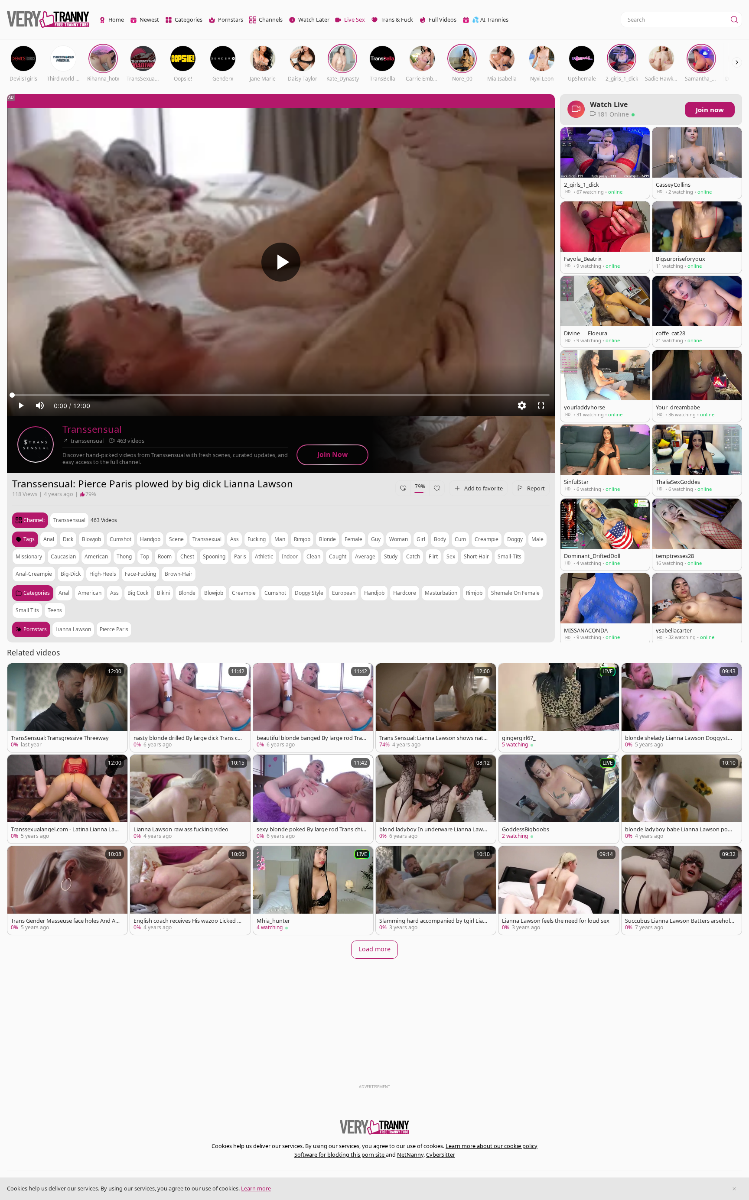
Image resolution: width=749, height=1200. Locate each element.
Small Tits (27, 610)
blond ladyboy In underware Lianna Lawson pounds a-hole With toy (434, 829)
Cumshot (275, 593)
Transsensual (92, 429)
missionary (29, 556)
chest (187, 556)
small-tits (509, 556)
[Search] (734, 19)
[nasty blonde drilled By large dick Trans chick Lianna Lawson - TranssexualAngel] (190, 707)
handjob (150, 539)
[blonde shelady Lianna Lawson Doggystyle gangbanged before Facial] (682, 707)
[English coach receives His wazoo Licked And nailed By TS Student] (190, 890)
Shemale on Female (515, 593)
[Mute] (40, 405)
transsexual (206, 539)
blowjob (91, 539)
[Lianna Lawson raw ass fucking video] (190, 799)
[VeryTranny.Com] (48, 19)
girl (421, 539)
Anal (64, 593)
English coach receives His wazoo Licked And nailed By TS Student (187, 921)
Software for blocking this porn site (340, 1154)
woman (398, 539)
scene (176, 539)
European (343, 593)
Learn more (256, 1188)
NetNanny (410, 1154)
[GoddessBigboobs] (558, 799)
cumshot (120, 539)
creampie (486, 539)
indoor (290, 556)
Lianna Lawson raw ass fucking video (181, 829)
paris (240, 556)
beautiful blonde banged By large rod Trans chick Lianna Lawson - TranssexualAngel (311, 738)
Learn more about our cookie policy (491, 1146)
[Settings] (522, 405)
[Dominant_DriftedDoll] (605, 534)
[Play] (280, 262)
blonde (327, 539)
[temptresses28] (697, 534)
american (96, 556)
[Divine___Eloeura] (605, 311)
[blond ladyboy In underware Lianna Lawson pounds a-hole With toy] (436, 799)
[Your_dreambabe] (697, 386)
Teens (55, 610)
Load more (374, 949)
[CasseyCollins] (697, 163)
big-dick (71, 573)
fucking (256, 539)
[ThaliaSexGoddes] (697, 460)
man (279, 539)
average (365, 556)
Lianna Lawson (73, 629)
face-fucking (140, 573)
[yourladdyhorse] (605, 386)
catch (413, 556)
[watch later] (18, 674)
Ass (114, 593)
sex (450, 556)
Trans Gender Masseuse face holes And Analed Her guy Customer (65, 921)
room (165, 556)
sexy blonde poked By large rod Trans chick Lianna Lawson (311, 829)
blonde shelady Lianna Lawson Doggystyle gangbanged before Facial (678, 738)
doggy (515, 539)
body (440, 539)
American (89, 593)
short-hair (476, 556)
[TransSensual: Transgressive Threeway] (67, 707)
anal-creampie (34, 573)
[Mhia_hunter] (313, 890)
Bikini (163, 593)
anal (48, 539)
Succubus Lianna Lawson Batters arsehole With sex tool (679, 921)
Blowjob (213, 593)
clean (313, 556)
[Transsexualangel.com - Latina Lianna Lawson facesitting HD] (67, 799)
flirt (433, 556)
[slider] (281, 395)
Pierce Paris (114, 629)
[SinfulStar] (605, 460)
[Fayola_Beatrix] (605, 237)
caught (337, 556)
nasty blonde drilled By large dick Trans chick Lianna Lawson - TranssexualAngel (188, 738)
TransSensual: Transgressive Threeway (60, 738)
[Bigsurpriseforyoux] (697, 237)
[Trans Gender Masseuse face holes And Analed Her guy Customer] (67, 890)
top (144, 556)
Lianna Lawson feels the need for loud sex (555, 921)
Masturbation (441, 593)
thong (124, 556)
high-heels (102, 573)
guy (376, 539)
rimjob (302, 539)
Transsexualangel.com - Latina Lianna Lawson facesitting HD (65, 829)
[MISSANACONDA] (605, 609)
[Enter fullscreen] (541, 405)
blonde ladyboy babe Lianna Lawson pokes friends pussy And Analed (679, 829)
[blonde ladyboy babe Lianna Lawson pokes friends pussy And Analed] (682, 799)
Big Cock (137, 593)
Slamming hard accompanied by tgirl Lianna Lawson (432, 921)
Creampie (244, 593)
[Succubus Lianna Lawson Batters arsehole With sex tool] (682, 890)
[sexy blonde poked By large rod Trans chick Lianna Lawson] (313, 799)
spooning (214, 556)
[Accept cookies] (734, 1189)
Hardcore (404, 593)
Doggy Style (309, 593)
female (353, 539)
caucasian (63, 556)
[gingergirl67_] (558, 707)
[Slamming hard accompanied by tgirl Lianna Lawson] (436, 890)
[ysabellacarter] (697, 609)
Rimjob (474, 593)
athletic (264, 556)
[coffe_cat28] (697, 311)
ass (234, 539)
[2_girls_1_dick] (605, 163)
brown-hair (178, 573)
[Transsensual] (35, 444)
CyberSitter (440, 1154)
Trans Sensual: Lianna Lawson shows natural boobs (434, 738)
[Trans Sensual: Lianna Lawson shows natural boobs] (436, 707)
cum (460, 539)
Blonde (187, 593)
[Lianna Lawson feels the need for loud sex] (558, 890)
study (390, 556)
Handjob (374, 593)
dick (68, 539)
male (537, 539)
